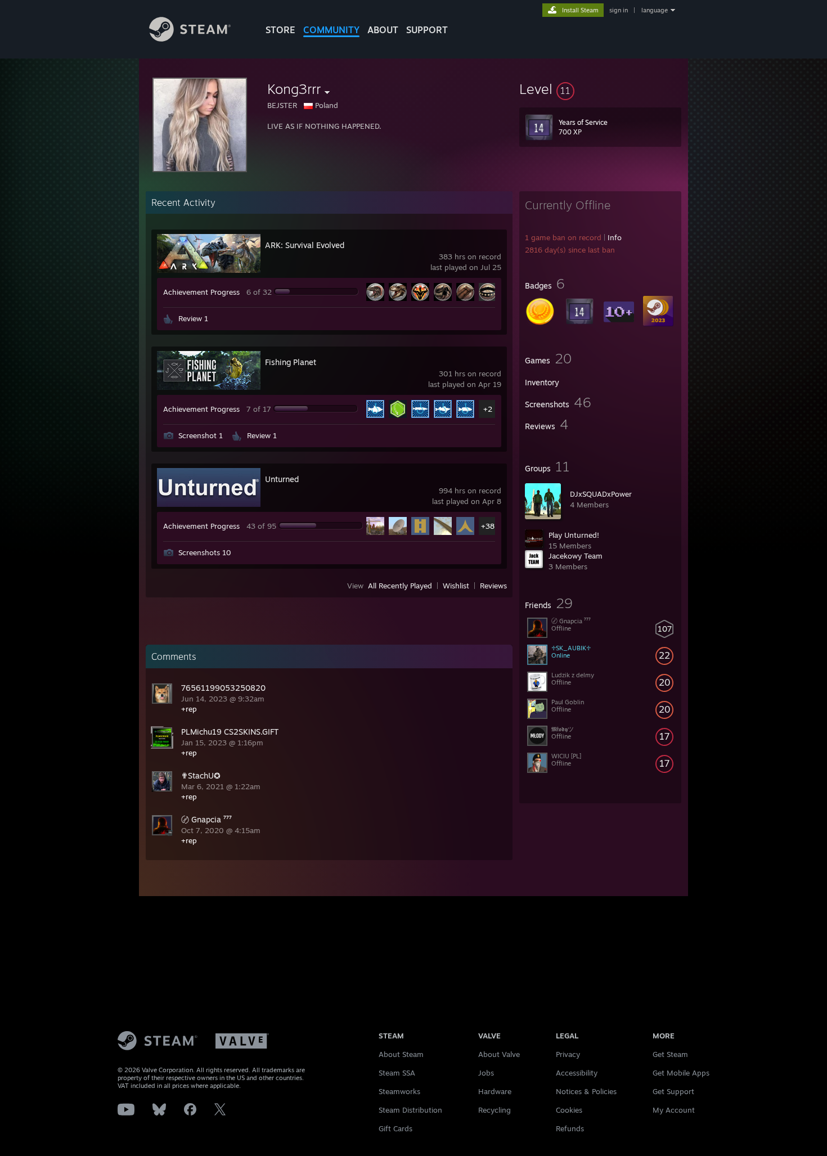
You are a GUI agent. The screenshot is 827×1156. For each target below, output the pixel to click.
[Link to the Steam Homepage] (190, 38)
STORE (280, 29)
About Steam (401, 1054)
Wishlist (456, 585)
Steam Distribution (410, 1109)
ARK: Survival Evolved (304, 245)
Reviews (493, 585)
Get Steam (670, 1054)
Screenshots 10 (204, 552)
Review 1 (193, 318)
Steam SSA (397, 1072)
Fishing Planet (290, 362)
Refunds (570, 1128)
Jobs (486, 1072)
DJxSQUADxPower (601, 493)
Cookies (569, 1109)
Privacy (568, 1054)
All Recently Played (400, 585)
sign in (618, 10)
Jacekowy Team (576, 555)
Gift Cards (395, 1128)
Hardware (494, 1091)
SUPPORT (427, 29)
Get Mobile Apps (681, 1072)
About (382, 29)
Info (615, 237)
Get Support (673, 1091)
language (654, 10)
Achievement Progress (201, 291)
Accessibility (576, 1072)
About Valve (499, 1054)
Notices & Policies (586, 1091)
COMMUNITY (331, 29)
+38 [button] (488, 525)
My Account (674, 1109)
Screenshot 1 (200, 435)
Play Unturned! (574, 534)
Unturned (282, 479)
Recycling (494, 1109)
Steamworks (399, 1091)
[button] (600, 89)
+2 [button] (487, 408)
